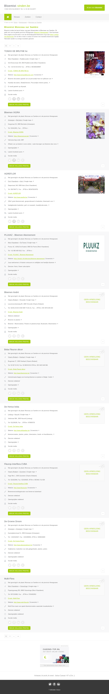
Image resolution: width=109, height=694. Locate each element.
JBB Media (52, 689)
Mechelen (19, 120)
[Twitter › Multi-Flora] (9, 622)
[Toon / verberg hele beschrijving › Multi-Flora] (34, 606)
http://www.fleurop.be (20, 488)
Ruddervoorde (24, 59)
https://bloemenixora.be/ (21, 136)
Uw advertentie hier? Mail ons (54, 665)
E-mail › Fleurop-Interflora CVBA (18, 484)
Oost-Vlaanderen (13, 181)
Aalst (21, 181)
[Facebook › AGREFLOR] (14, 221)
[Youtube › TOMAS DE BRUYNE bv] (22, 99)
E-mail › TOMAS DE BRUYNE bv (18, 71)
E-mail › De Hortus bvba (15, 426)
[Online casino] (56, 645)
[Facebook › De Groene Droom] (14, 565)
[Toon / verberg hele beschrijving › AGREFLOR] (34, 201)
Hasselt (16, 414)
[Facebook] (54, 684)
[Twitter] (50, 684)
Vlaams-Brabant (13, 300)
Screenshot (38, 75)
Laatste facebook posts (16, 90)
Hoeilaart (22, 357)
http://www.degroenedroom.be (23, 545)
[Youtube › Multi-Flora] (22, 622)
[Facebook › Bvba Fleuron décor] (14, 393)
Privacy (58, 689)
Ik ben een (94, 7)
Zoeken (28, 17)
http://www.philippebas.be (21, 430)
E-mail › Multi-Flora (14, 598)
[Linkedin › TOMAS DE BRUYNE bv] (18, 99)
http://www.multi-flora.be (21, 602)
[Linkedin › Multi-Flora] (18, 622)
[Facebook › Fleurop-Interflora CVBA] (14, 507)
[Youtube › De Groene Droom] (22, 565)
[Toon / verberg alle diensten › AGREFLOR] (34, 205)
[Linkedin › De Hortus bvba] (18, 450)
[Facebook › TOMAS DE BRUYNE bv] (14, 99)
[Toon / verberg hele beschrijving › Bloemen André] (34, 320)
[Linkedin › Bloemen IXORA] (18, 160)
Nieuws (17, 17)
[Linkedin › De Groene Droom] (18, 565)
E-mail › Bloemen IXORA (15, 132)
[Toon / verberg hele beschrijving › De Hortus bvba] (34, 434)
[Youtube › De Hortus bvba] (22, 450)
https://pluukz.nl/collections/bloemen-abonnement (29, 258)
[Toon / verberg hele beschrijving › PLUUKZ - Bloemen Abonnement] (34, 263)
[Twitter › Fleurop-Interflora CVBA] (9, 507)
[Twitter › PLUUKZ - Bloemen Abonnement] (9, 278)
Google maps (35, 59)
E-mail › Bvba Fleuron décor (16, 369)
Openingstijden (13, 148)
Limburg (10, 414)
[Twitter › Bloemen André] (9, 336)
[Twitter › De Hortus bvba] (9, 450)
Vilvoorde (22, 300)
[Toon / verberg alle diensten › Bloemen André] (34, 324)
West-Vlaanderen (13, 59)
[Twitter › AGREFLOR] (9, 221)
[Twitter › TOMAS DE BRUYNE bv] (9, 99)
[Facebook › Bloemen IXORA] (14, 160)
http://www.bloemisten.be (21, 373)
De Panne (23, 242)
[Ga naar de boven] (103, 104)
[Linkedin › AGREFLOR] (18, 221)
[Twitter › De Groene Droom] (9, 565)
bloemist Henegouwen (41, 32)
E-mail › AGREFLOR (14, 193)
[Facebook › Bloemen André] (14, 336)
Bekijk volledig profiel (19, 104)
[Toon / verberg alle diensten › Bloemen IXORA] (34, 144)
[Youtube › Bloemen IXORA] (22, 160)
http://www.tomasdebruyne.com (23, 75)
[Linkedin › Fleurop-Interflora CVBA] (18, 507)
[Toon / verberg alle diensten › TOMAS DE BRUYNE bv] (34, 83)
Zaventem (22, 472)
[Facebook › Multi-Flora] (14, 622)
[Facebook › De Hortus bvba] (14, 450)
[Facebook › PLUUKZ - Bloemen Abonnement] (14, 278)
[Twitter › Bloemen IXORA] (9, 160)
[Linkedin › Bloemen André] (18, 336)
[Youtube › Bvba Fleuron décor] (22, 393)
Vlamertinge (23, 586)
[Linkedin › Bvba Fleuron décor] (18, 393)
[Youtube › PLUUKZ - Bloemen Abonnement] (22, 278)
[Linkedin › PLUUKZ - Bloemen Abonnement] (18, 278)
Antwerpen (11, 120)
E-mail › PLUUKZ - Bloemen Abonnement (20, 254)
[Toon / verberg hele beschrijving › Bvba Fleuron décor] (34, 377)
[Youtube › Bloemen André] (22, 336)
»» (18, 46)
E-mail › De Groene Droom (16, 541)
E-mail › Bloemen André (15, 312)
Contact (39, 17)
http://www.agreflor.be (20, 197)
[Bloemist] (7, 17)
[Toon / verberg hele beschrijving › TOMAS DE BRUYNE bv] (34, 79)
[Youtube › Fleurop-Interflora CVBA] (22, 507)
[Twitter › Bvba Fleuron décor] (9, 393)
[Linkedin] (58, 684)
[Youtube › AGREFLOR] (22, 221)
